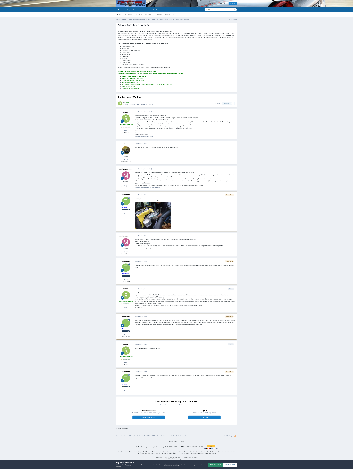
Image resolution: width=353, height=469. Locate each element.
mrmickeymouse (125, 169)
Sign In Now (204, 417)
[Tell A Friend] (210, 4)
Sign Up (232, 3)
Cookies (181, 441)
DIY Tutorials (128, 14)
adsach (125, 144)
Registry (167, 14)
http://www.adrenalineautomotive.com (180, 128)
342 (126, 159)
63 (126, 130)
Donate (155, 9)
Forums (119, 14)
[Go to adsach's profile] (126, 150)
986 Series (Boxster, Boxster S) (143, 104)
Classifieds (159, 14)
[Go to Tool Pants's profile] (126, 201)
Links (174, 14)
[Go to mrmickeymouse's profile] (126, 175)
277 (126, 185)
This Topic (227, 9)
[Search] (235, 9)
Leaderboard (146, 9)
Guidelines (136, 9)
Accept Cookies (216, 464)
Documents (148, 14)
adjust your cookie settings (172, 465)
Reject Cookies (230, 464)
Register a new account (148, 417)
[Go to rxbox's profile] (120, 103)
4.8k (126, 213)
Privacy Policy (173, 441)
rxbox (125, 112)
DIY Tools (138, 14)
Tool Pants (125, 195)
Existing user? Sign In (219, 4)
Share (218, 103)
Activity (128, 9)
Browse (120, 9)
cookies (128, 465)
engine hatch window (141, 134)
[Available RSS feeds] (235, 436)
